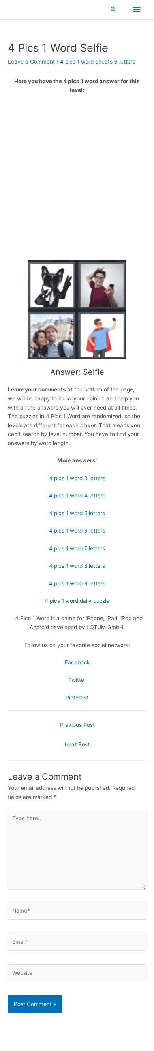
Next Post (77, 744)
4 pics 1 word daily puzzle (77, 601)
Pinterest (77, 697)
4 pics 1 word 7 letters (77, 548)
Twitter (77, 680)
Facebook (77, 662)
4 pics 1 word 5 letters (77, 513)
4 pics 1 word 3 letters (77, 478)
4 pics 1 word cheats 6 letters (97, 61)
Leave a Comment (31, 61)
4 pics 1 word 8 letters (77, 566)
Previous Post (77, 725)
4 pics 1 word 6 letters (77, 530)
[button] (113, 9)
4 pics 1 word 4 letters (77, 495)
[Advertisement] (77, 180)
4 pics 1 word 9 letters (77, 583)
